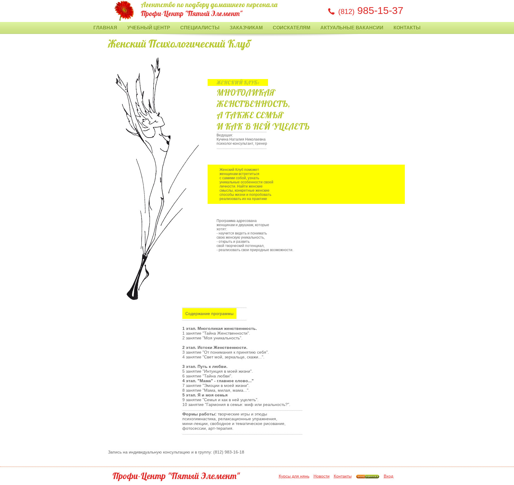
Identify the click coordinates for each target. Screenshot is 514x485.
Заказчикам (246, 27)
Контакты (407, 27)
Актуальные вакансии (351, 27)
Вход (388, 476)
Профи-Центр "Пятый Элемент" (176, 475)
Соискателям (291, 27)
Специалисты (200, 27)
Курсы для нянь (294, 476)
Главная (105, 27)
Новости (322, 476)
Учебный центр (148, 27)
